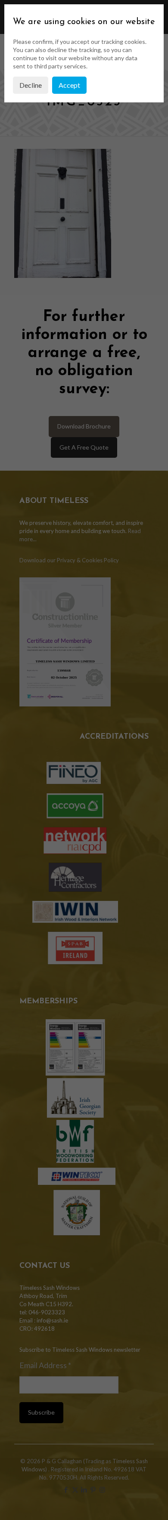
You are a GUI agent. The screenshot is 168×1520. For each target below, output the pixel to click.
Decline (30, 85)
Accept (69, 85)
